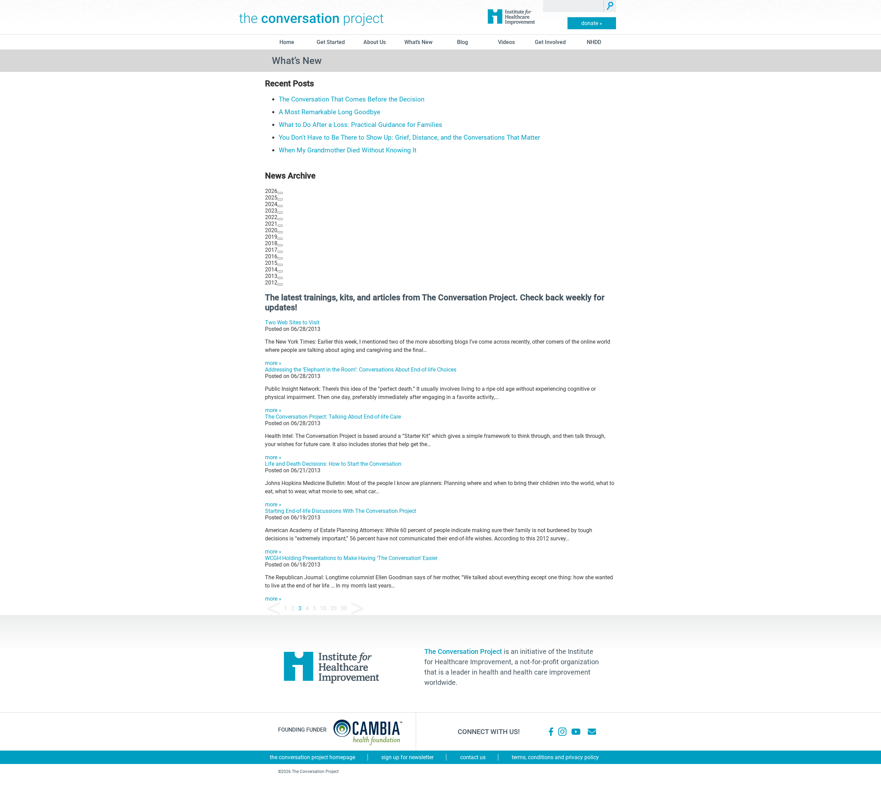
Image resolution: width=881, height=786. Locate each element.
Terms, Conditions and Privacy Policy (555, 757)
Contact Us (473, 757)
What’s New (418, 42)
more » (273, 363)
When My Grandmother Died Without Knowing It (348, 150)
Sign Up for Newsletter (407, 757)
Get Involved (550, 42)
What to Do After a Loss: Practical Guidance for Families (360, 125)
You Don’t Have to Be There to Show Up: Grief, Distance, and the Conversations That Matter (410, 137)
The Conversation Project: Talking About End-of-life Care (333, 416)
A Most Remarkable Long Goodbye (329, 112)
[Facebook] (551, 731)
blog (462, 42)
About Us (374, 42)
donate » (591, 23)
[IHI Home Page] (511, 17)
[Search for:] (573, 6)
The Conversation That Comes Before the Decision (351, 99)
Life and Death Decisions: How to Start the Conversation (333, 464)
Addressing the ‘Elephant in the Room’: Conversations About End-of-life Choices (360, 369)
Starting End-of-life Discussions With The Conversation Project (340, 511)
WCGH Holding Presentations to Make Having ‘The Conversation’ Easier (351, 558)
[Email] (591, 731)
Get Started (331, 42)
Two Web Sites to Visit (292, 322)
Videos (506, 42)
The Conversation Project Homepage (312, 757)
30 (344, 608)
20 (333, 608)
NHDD (594, 42)
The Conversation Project (311, 17)
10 (323, 608)
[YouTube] (575, 731)
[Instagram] (562, 732)
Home (286, 42)
